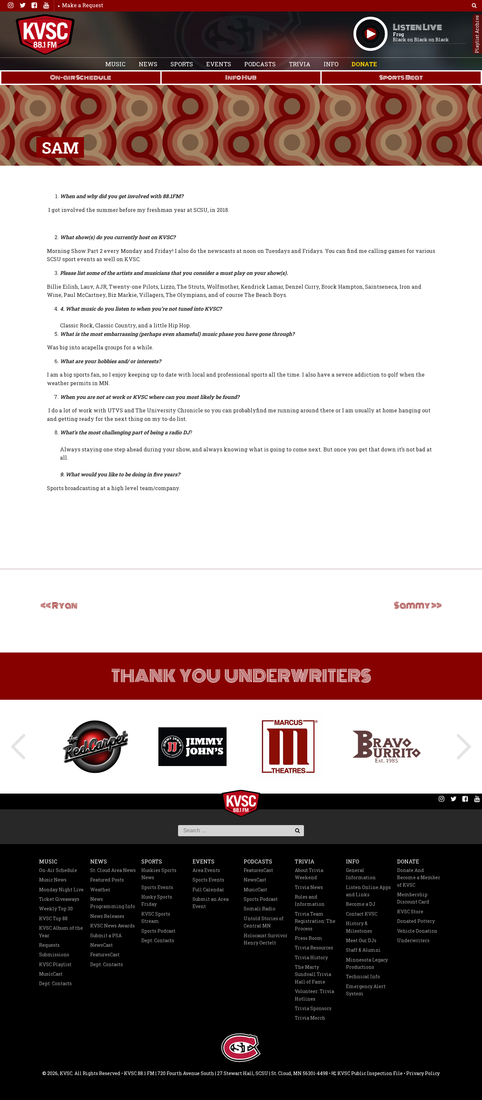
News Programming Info (112, 902)
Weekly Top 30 (56, 908)
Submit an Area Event (210, 902)
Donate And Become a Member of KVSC (418, 877)
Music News (53, 880)
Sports (182, 64)
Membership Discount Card (413, 898)
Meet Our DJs (361, 940)
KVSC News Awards (112, 926)
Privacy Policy (423, 1073)
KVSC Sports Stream (155, 917)
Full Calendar (208, 889)
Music (115, 64)
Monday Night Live (61, 889)
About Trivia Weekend (309, 874)
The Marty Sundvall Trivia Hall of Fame (313, 974)
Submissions (54, 954)
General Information (361, 874)
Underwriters (413, 940)
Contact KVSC (361, 914)
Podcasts (260, 64)
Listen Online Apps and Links (368, 891)
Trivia (300, 64)
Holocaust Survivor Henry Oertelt (266, 939)
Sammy (412, 605)
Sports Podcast (158, 931)
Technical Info (363, 976)
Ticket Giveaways (59, 899)
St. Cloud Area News (113, 870)
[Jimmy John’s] (192, 746)
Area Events (206, 870)
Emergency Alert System (366, 990)
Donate (364, 64)
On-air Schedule (80, 77)
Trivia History (311, 957)
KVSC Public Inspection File (369, 1073)
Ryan (64, 605)
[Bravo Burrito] (386, 747)
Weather (100, 889)
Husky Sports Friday (156, 900)
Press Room (308, 938)
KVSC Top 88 (53, 918)
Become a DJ (360, 904)
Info (331, 64)
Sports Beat (401, 77)
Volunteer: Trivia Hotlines (314, 995)
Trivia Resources (314, 947)
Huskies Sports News (158, 874)
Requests (49, 945)
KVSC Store (410, 911)
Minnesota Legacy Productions (367, 963)
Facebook (34, 5)
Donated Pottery (416, 921)
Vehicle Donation (417, 931)
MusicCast (51, 974)
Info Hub (240, 77)
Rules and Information (310, 900)
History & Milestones (359, 927)
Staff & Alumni (363, 950)
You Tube (46, 5)
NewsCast (101, 945)
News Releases (107, 916)
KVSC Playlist (55, 964)
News (148, 64)
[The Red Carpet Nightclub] (95, 746)
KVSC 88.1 (45, 34)
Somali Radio (259, 908)
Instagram (10, 5)
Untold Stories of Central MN (264, 922)
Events (218, 64)
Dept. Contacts (55, 983)
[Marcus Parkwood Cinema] (289, 747)
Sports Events (157, 887)
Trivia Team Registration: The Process (315, 921)
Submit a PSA (106, 935)
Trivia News (309, 887)
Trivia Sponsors (313, 1008)
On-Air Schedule (58, 870)
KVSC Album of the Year (61, 931)
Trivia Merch (310, 1018)
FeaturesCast (105, 954)
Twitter (22, 5)
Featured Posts (107, 880)
